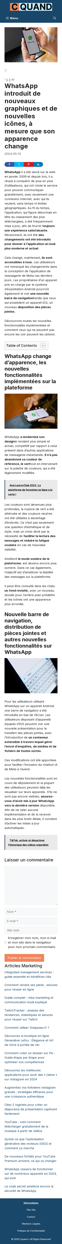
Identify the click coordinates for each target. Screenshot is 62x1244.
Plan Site (31, 1209)
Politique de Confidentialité (31, 1230)
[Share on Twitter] (19, 164)
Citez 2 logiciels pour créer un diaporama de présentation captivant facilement (31, 1109)
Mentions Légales (31, 1223)
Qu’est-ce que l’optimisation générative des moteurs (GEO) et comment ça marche (28, 1143)
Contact (31, 1216)
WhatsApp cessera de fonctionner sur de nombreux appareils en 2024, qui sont (31, 1173)
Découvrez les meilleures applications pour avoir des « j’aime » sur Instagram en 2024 (31, 1075)
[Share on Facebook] (9, 164)
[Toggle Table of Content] (41, 345)
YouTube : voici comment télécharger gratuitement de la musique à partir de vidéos (26, 1126)
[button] (54, 18)
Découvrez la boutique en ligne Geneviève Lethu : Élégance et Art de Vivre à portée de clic (29, 1040)
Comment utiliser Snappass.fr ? (27, 1027)
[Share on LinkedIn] (38, 164)
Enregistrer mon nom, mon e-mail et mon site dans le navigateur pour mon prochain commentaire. (32, 942)
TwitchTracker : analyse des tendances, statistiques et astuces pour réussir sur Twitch (29, 1015)
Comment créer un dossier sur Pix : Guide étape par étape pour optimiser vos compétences (30, 1057)
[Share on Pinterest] (28, 164)
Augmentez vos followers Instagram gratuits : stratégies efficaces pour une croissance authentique (30, 1092)
